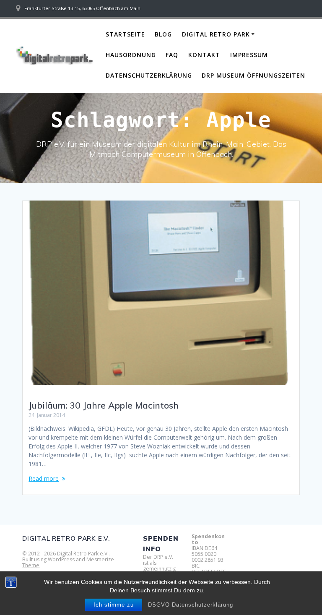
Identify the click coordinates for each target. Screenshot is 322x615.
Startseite (125, 34)
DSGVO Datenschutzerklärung (190, 605)
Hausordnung (131, 55)
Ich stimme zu (113, 605)
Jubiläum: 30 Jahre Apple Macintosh (104, 405)
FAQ (172, 55)
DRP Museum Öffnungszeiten (253, 75)
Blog (163, 34)
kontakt (204, 55)
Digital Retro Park (216, 34)
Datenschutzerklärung (149, 75)
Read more (44, 478)
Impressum (249, 55)
